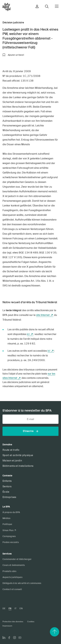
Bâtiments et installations (18, 466)
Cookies (30, 621)
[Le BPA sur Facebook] (9, 637)
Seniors (7, 486)
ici (28, 334)
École (6, 491)
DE (4, 608)
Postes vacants (11, 542)
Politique (7, 524)
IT (15, 608)
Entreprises (9, 497)
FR (10, 608)
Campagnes (9, 536)
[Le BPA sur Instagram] (14, 637)
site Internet (43, 315)
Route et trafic (11, 450)
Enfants (7, 481)
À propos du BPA (11, 512)
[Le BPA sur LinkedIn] (4, 638)
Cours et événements (14, 565)
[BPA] (7, 7)
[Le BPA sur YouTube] (19, 637)
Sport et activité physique (18, 455)
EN (21, 608)
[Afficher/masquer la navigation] (56, 6)
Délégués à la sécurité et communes (22, 583)
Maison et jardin (12, 460)
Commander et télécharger (17, 559)
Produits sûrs (9, 571)
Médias (6, 518)
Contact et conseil (12, 589)
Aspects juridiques (12, 577)
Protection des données (13, 621)
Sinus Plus (8, 530)
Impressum (7, 626)
